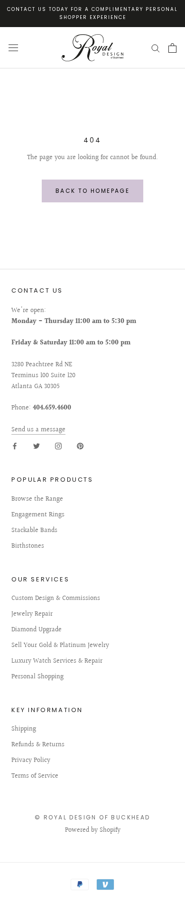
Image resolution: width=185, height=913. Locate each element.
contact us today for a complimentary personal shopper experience (92, 13)
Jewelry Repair (32, 614)
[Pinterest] (80, 446)
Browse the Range (37, 499)
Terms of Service (34, 776)
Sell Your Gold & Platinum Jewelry (60, 646)
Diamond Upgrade (36, 630)
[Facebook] (14, 446)
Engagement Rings (38, 515)
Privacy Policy (30, 761)
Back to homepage (93, 191)
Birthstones (27, 547)
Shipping (23, 729)
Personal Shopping (37, 677)
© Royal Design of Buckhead (92, 817)
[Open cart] (172, 48)
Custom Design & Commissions (55, 599)
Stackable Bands (34, 531)
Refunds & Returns (38, 745)
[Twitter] (36, 446)
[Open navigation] (13, 47)
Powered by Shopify (92, 830)
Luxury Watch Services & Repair (56, 661)
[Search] (155, 48)
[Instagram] (58, 446)
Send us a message (38, 430)
